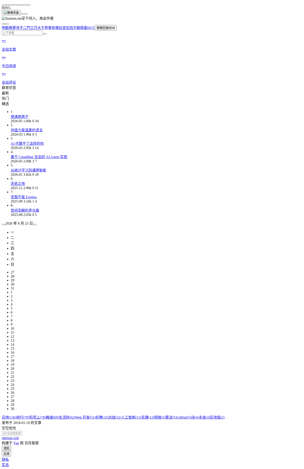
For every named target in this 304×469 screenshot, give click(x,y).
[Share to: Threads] (14, 5)
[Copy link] (28, 5)
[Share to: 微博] (7, 5)
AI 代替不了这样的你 (27, 143)
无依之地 (18, 184)
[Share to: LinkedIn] (21, 5)
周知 (6, 448)
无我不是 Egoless (24, 197)
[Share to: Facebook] (18, 5)
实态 (5, 465)
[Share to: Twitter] (10, 5)
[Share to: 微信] (3, 5)
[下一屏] (26, 13)
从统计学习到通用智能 (28, 170)
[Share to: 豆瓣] (25, 5)
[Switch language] (3, 24)
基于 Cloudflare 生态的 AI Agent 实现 (39, 157)
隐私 (5, 459)
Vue (16, 443)
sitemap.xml (10, 438)
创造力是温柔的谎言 (27, 130)
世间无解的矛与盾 (25, 210)
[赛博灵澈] (11, 12)
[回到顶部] (22, 13)
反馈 (6, 454)
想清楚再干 (19, 117)
